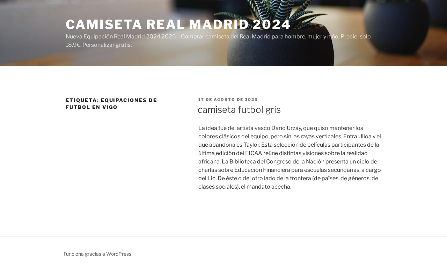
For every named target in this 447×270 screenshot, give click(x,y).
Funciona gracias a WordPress (97, 254)
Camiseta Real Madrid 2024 (178, 24)
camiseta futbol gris (239, 109)
